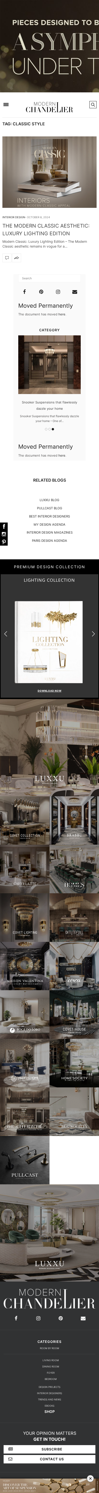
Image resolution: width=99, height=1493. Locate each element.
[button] (93, 634)
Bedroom (51, 1379)
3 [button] (53, 429)
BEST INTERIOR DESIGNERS (49, 516)
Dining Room (50, 1366)
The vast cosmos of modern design (49, 402)
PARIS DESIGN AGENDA (49, 540)
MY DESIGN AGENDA (49, 524)
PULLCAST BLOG (49, 508)
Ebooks (49, 1405)
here (61, 314)
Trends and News (49, 1399)
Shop (49, 1411)
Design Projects (49, 1386)
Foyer (51, 1372)
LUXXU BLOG (49, 500)
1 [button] (46, 429)
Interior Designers (49, 1393)
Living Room (51, 1360)
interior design (13, 217)
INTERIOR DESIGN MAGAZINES (50, 532)
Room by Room (49, 1348)
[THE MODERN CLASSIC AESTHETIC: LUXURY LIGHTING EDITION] (49, 172)
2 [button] (49, 429)
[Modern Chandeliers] (49, 104)
